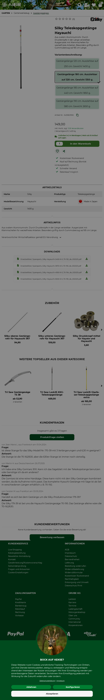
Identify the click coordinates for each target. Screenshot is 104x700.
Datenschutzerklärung (47, 681)
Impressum (61, 681)
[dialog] (52, 350)
